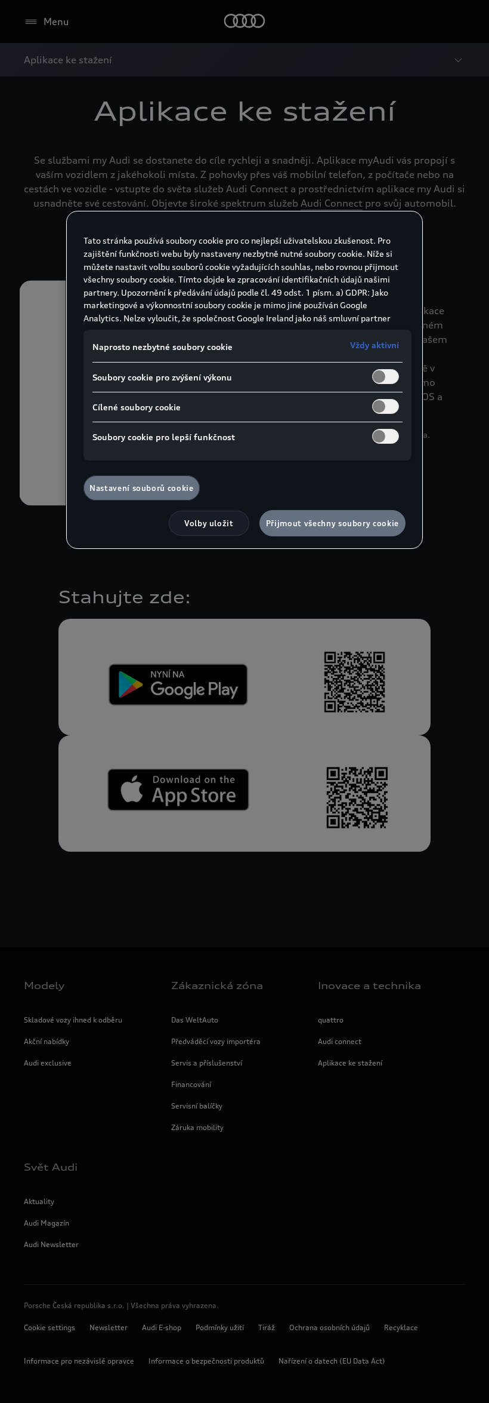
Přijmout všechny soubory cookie (332, 523)
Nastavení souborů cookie (141, 488)
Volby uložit (209, 523)
